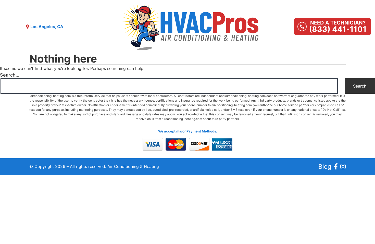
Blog (324, 166)
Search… (9, 75)
